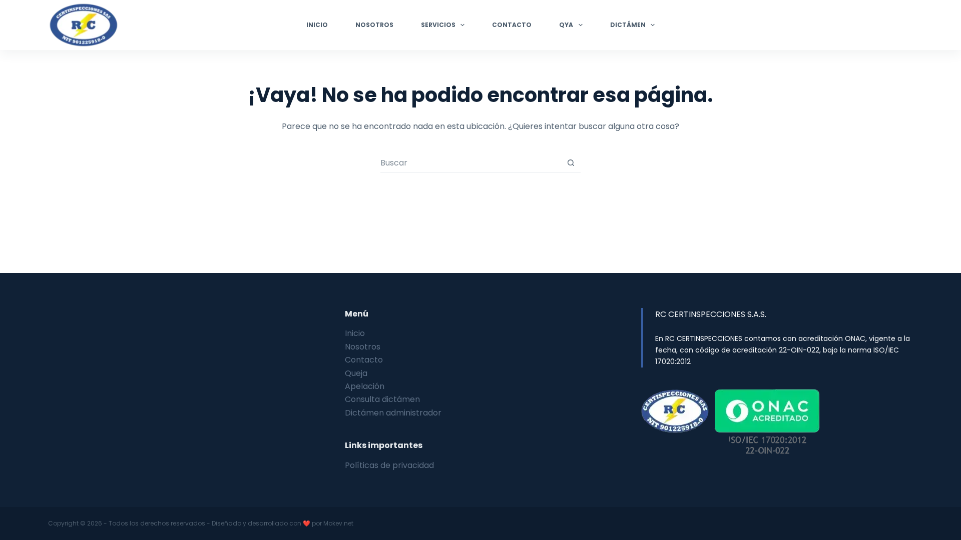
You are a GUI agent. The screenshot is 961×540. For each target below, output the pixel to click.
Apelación (364, 386)
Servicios (438, 24)
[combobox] (470, 163)
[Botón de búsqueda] (571, 162)
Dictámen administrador (393, 412)
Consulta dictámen (382, 399)
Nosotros (374, 24)
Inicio (317, 24)
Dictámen (628, 24)
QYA (566, 24)
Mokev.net (338, 523)
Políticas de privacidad (389, 465)
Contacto (512, 24)
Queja (356, 373)
